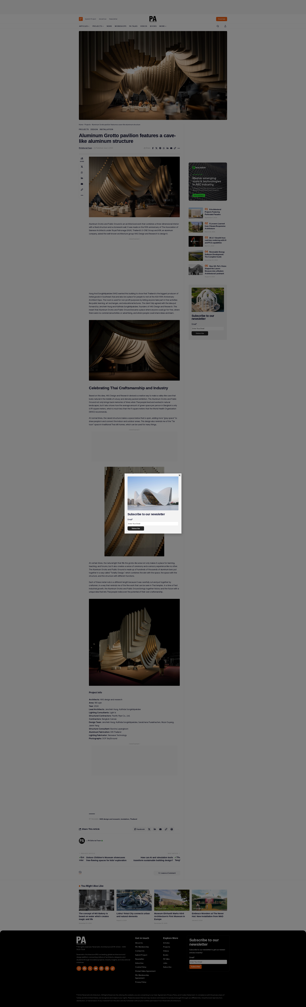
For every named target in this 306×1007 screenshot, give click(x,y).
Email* (130, 519)
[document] (153, 503)
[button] (179, 475)
